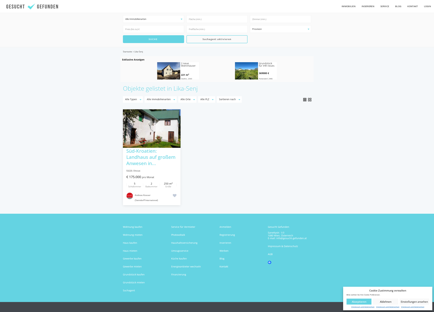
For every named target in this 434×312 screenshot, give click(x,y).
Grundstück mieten (134, 282)
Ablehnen (385, 301)
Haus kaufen (130, 242)
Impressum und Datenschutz (362, 307)
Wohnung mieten (133, 234)
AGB (270, 254)
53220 (129, 170)
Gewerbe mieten (132, 266)
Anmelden (225, 226)
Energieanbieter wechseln (186, 266)
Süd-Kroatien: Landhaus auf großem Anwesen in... (150, 157)
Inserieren (368, 6)
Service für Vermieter (183, 226)
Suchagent (129, 290)
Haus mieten (130, 250)
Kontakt (412, 6)
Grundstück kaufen (134, 274)
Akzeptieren (359, 301)
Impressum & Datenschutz (283, 246)
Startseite (127, 51)
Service (384, 6)
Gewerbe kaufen (132, 258)
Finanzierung (178, 274)
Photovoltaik (178, 234)
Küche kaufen (179, 258)
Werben (224, 250)
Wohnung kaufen (132, 226)
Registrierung (227, 234)
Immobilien (349, 6)
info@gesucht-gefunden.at (291, 238)
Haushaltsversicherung (184, 242)
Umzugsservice (179, 250)
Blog (398, 6)
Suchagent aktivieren (217, 39)
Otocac (136, 170)
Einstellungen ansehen (414, 301)
